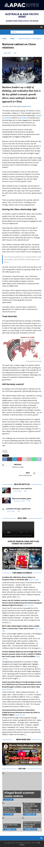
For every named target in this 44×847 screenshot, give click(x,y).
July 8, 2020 (7, 53)
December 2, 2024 (10, 829)
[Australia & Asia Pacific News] (22, 9)
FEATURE (22, 768)
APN (15, 53)
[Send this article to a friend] (24, 459)
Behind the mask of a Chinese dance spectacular (32, 825)
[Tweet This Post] (9, 459)
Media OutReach (24, 573)
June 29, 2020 (17, 491)
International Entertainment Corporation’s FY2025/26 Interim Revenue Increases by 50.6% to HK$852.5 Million (21, 712)
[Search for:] (22, 32)
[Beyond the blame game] (6, 500)
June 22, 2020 (11, 511)
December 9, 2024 (30, 814)
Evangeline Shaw (25, 106)
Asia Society (22, 118)
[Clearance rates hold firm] (6, 490)
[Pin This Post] (19, 459)
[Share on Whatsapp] (34, 459)
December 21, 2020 (19, 501)
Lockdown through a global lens (18, 509)
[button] (41, 27)
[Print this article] (29, 459)
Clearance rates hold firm (22, 488)
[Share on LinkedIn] (14, 459)
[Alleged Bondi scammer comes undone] (22, 787)
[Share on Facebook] (4, 459)
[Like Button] (4, 451)
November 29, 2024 (30, 829)
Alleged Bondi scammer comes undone (19, 794)
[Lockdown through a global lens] (3, 509)
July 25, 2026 (8, 799)
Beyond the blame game (21, 499)
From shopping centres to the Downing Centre (10, 810)
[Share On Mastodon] (39, 459)
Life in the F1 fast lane (10, 826)
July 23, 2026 (8, 814)
